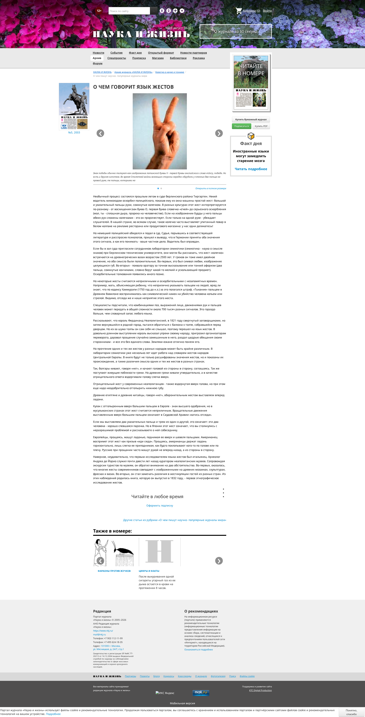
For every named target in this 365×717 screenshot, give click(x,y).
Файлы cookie (247, 676)
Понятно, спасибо (351, 712)
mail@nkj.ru (99, 634)
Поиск (232, 676)
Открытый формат (161, 52)
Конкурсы (168, 676)
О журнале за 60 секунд (235, 31)
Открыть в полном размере (210, 188)
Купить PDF (261, 126)
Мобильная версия (182, 703)
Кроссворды (184, 676)
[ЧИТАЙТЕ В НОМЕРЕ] (251, 44)
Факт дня (135, 52)
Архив (97, 58)
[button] (158, 188)
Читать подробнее (251, 169)
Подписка (139, 58)
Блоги (156, 676)
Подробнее (53, 714)
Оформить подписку (159, 505)
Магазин (158, 58)
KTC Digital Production (260, 690)
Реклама (199, 58)
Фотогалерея (218, 676)
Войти (267, 11)
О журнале (201, 676)
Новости (98, 52)
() (251, 11)
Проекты (145, 676)
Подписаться (241, 126)
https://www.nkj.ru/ (103, 630)
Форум (97, 63)
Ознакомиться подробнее (198, 649)
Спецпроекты (116, 58)
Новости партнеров (193, 52)
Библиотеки (178, 58)
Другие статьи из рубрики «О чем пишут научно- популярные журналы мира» (174, 520)
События (116, 52)
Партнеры (130, 676)
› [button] (219, 133)
